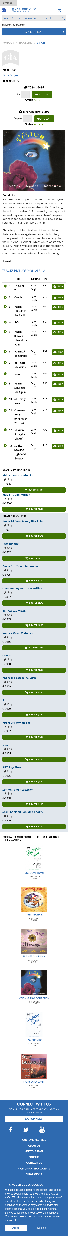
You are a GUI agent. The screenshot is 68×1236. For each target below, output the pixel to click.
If (3, 700)
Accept (16, 1228)
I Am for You (10, 543)
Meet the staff (34, 1151)
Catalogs (8, 3)
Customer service (34, 1139)
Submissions (34, 1174)
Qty (18, 94)
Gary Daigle (10, 75)
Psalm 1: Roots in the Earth (19, 677)
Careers (34, 1157)
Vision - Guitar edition (16, 494)
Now (5, 744)
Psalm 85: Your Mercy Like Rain (22, 521)
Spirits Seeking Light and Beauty (22, 811)
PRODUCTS (8, 42)
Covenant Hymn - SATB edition (22, 588)
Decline (41, 1228)
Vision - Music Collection (18, 475)
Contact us (34, 1162)
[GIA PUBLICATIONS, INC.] (3, 10)
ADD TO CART (42, 94)
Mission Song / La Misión (17, 789)
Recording (26, 42)
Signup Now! (34, 1118)
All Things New (11, 767)
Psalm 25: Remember (16, 722)
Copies (18, 118)
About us (34, 1145)
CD (13, 261)
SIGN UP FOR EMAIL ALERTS (34, 1168)
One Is (6, 655)
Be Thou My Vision (14, 610)
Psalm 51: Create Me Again (20, 565)
